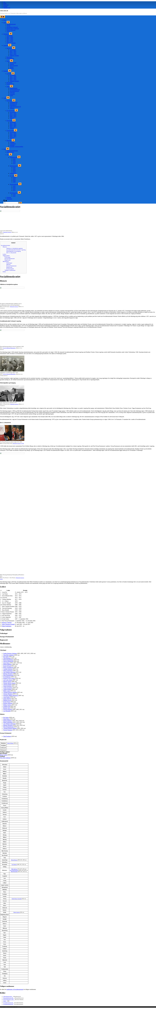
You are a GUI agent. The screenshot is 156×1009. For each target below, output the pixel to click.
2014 (14, 172)
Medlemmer (6, 261)
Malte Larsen (6, 690)
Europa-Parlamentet (10, 258)
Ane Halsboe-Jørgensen (9, 672)
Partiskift (8, 197)
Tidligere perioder (11, 43)
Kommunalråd (10, 58)
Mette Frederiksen (6, 626)
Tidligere (12, 108)
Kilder (4, 3)
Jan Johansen (14, 864)
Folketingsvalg (13, 157)
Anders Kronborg (7, 687)
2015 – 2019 (9, 40)
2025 (14, 167)
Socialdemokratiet (11, 24)
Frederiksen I (13, 105)
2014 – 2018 (13, 54)
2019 (14, 162)
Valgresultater (6, 255)
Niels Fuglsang (7, 736)
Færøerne (5, 71)
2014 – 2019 (13, 115)
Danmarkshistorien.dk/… (8, 998)
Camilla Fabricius (7, 669)
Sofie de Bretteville (8, 661)
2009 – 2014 (13, 116)
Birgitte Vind (6, 708)
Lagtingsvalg (13, 173)
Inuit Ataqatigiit (14, 65)
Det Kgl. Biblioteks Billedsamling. (9, 374)
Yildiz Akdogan (14, 869)
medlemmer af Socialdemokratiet (14, 989)
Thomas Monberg (7, 694)
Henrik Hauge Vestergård (17, 898)
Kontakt (5, 6)
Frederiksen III (13, 102)
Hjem (4, 20)
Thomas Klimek (7, 684)
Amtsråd (12, 142)
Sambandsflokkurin (15, 89)
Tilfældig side (6, 8)
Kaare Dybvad (7, 666)
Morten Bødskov (7, 664)
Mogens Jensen (7, 681)
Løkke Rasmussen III (15, 106)
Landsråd (12, 145)
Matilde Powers (7, 700)
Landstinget (13, 143)
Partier (5, 22)
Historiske (9, 140)
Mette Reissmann (14, 871)
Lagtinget (8, 73)
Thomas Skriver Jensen (9, 683)
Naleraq (12, 64)
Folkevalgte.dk (4, 10)
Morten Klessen (14, 860)
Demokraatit (13, 62)
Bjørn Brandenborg (8, 659)
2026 (14, 159)
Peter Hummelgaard (8, 675)
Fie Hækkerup (7, 676)
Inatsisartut (9, 48)
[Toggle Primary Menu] (2, 16)
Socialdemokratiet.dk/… (8, 1002)
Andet (4, 98)
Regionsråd (9, 120)
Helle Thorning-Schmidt (8, 624)
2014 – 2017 (13, 126)
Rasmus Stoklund (7, 703)
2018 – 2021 (13, 52)
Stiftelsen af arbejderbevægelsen (14, 248)
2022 (14, 160)
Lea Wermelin (6, 711)
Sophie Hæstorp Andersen (10, 653)
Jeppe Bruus (6, 663)
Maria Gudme (3, 755)
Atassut (12, 68)
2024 (14, 177)
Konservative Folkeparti (12, 28)
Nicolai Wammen (7, 709)
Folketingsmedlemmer (12, 150)
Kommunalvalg (14, 193)
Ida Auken (6, 656)
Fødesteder (9, 199)
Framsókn (12, 94)
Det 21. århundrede (11, 252)
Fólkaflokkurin (13, 88)
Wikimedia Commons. (7, 232)
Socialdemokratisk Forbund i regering (16, 249)
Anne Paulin (6, 697)
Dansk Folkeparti (10, 30)
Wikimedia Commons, (17, 443)
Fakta (4, 149)
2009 (14, 182)
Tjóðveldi (12, 92)
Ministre (8, 264)
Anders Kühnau (7, 689)
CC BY (22, 443)
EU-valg (12, 176)
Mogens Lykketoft (6, 622)
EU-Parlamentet (10, 110)
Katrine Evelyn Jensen (9, 678)
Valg (7, 154)
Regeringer (9, 57)
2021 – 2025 (13, 51)
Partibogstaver (10, 152)
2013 (14, 190)
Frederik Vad (6, 706)
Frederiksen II (13, 103)
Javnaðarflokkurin (14, 91)
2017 (14, 189)
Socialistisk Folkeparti (12, 27)
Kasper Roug (6, 701)
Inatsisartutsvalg (14, 166)
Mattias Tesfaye (7, 705)
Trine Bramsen (7, 658)
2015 (14, 163)
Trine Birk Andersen (8, 655)
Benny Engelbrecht (8, 667)
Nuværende (9, 35)
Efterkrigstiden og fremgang (13, 251)
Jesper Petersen (7, 698)
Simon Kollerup (7, 686)
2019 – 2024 (13, 113)
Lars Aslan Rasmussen (14, 870)
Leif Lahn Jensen (7, 680)
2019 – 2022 (9, 38)
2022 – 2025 (13, 123)
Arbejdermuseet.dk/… (8, 996)
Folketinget (6, 34)
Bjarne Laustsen (16, 912)
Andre (8, 31)
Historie (5, 247)
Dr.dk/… (5, 1001)
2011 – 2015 (9, 41)
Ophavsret (6, 5)
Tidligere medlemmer (10, 270)
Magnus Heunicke (8, 673)
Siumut (11, 67)
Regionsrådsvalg (14, 184)
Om (4, 2)
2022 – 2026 (9, 37)
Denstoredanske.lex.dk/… (9, 999)
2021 (14, 169)
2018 (14, 170)
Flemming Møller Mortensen (10, 695)
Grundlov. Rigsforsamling (16, 146)
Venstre (8, 25)
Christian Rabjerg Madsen (10, 692)
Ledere (4, 254)
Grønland (5, 45)
